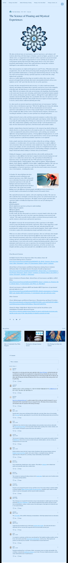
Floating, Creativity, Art (52, 2)
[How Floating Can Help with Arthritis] (55, 336)
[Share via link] (19, 319)
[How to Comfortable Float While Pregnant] (12, 336)
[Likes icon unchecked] (13, 381)
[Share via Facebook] (10, 319)
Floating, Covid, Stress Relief (39, 2)
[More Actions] (58, 369)
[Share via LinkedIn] (16, 319)
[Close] (62, 4)
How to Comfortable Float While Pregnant (12, 344)
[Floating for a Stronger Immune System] (34, 336)
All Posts (4, 2)
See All (63, 328)
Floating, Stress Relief (13, 2)
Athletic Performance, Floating (25, 2)
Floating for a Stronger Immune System (33, 344)
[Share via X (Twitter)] (13, 319)
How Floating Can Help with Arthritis (54, 344)
